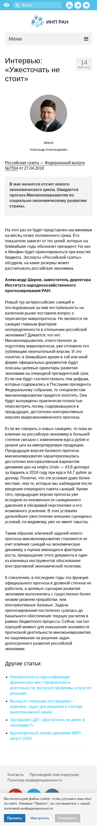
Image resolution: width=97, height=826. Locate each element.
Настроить (40, 818)
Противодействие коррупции (54, 774)
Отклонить (67, 818)
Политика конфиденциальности (34, 780)
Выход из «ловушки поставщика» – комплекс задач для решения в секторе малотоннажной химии (46, 706)
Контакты (15, 774)
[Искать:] (37, 5)
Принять (14, 818)
